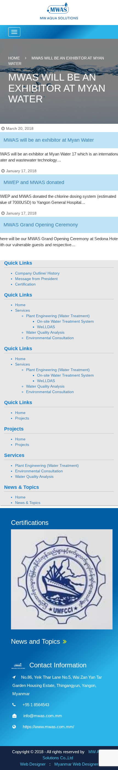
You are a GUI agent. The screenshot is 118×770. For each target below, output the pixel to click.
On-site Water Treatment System (65, 321)
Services (22, 310)
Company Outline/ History (37, 273)
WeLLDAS (46, 327)
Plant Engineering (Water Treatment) (58, 316)
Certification (25, 284)
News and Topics (35, 641)
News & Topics (27, 502)
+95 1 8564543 (36, 704)
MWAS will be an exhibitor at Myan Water (49, 140)
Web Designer (33, 764)
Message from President (36, 278)
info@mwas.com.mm (42, 715)
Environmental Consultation (50, 338)
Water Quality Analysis (45, 332)
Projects (22, 418)
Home (14, 58)
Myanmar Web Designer (76, 764)
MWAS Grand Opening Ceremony (41, 225)
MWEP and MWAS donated (34, 182)
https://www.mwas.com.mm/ (48, 726)
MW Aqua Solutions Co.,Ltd (74, 754)
